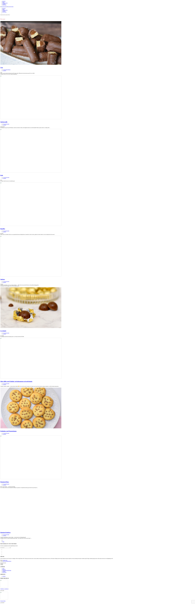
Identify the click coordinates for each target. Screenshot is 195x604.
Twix (1, 67)
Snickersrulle (3, 122)
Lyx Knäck (3, 330)
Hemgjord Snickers (5, 532)
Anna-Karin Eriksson (7, 69)
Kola (1, 175)
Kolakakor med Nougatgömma (8, 431)
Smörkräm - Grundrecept (4, 588)
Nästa (3, 541)
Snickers (2, 279)
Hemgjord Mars (4, 482)
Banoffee (2, 228)
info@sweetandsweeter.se (7, 561)
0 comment (4, 70)
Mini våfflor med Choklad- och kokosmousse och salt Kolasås (16, 381)
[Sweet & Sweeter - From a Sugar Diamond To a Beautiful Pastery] (3, 6)
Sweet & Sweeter (6, 177)
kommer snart (5, 560)
